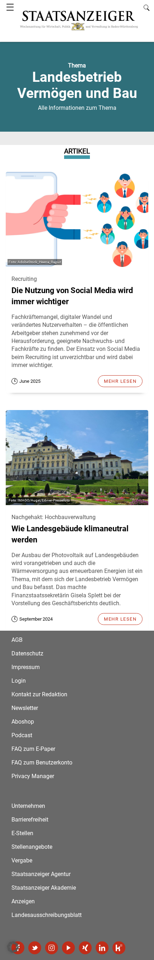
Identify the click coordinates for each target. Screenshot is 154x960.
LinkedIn (102, 947)
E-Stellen (22, 833)
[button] (13, 947)
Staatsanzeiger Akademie (43, 887)
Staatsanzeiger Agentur (41, 874)
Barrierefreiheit (29, 819)
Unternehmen (28, 806)
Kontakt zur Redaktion (39, 694)
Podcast (21, 735)
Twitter (34, 947)
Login (18, 680)
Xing (85, 947)
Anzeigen (23, 901)
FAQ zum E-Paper (33, 748)
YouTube (68, 947)
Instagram (51, 947)
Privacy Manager (32, 776)
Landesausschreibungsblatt (46, 915)
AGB (17, 639)
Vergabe (21, 860)
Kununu (119, 947)
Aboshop (22, 721)
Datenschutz (27, 653)
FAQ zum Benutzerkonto (41, 762)
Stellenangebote (31, 846)
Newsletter (24, 708)
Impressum (25, 667)
